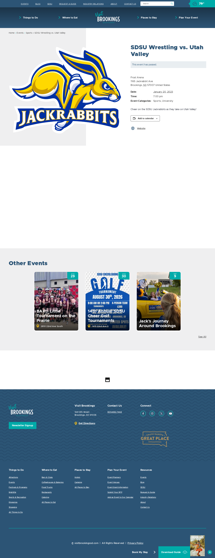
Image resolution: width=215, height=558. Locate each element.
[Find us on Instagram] (152, 415)
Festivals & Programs (18, 487)
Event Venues (114, 482)
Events (24, 4)
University (167, 101)
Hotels (77, 477)
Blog (38, 4)
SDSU (49, 4)
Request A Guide (67, 4)
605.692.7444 (115, 412)
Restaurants (47, 492)
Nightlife (12, 492)
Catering (45, 497)
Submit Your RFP (115, 492)
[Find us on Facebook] (143, 415)
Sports (29, 33)
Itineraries (13, 502)
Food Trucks (47, 487)
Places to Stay (148, 18)
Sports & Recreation (17, 497)
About (114, 4)
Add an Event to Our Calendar (120, 497)
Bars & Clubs (47, 477)
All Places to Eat (49, 502)
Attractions (13, 477)
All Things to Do (16, 512)
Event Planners (114, 477)
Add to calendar (146, 118)
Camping (78, 482)
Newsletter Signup (22, 425)
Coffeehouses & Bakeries (53, 482)
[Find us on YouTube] (170, 415)
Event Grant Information (118, 487)
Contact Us (130, 4)
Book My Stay (140, 552)
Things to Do (30, 18)
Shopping (13, 507)
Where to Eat (70, 18)
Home (12, 33)
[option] (66, 90)
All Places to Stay (82, 487)
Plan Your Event (188, 18)
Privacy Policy (135, 543)
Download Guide (171, 552)
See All (202, 337)
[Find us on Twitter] (161, 415)
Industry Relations (93, 4)
